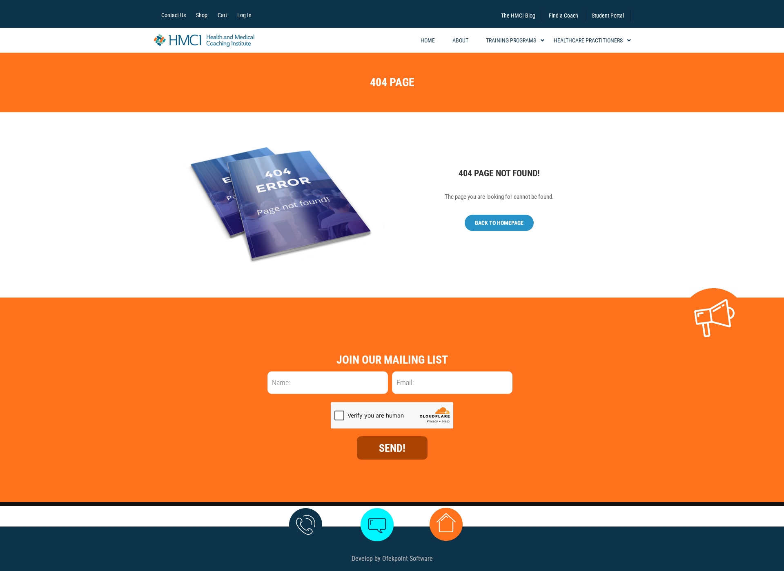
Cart (222, 15)
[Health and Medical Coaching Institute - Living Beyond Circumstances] (204, 40)
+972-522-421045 (305, 547)
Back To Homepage (499, 223)
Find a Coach (563, 15)
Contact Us (173, 15)
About (460, 40)
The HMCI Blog (518, 15)
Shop (201, 15)
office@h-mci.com (377, 547)
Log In (244, 15)
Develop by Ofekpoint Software (392, 558)
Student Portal (608, 15)
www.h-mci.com (446, 547)
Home (428, 40)
